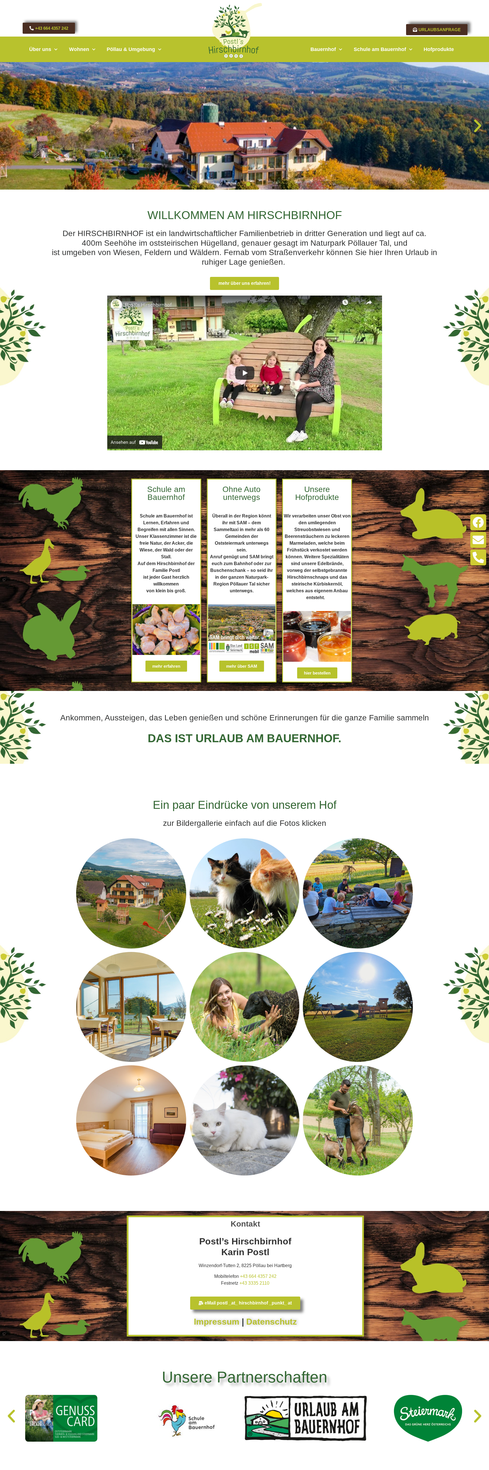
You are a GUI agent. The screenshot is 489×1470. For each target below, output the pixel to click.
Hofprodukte (439, 49)
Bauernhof (323, 49)
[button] (11, 125)
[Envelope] (478, 540)
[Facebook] (478, 522)
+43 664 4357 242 (258, 1276)
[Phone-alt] (478, 557)
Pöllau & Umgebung (131, 49)
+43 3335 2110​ (254, 1283)
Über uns (40, 49)
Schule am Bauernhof (380, 49)
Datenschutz (271, 1321)
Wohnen (79, 49)
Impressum (216, 1321)
